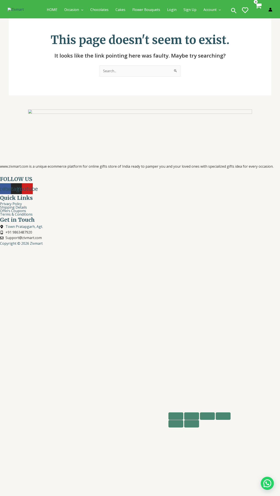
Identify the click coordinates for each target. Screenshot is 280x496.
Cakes (120, 9)
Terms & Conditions (16, 214)
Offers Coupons (13, 211)
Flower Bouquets (146, 9)
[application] (81, 9)
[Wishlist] (245, 12)
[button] (234, 11)
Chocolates (99, 9)
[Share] (207, 416)
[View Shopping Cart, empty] (258, 9)
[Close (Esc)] (223, 416)
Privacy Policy (11, 204)
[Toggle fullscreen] (191, 416)
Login (172, 9)
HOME (52, 9)
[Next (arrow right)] (191, 423)
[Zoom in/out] (175, 416)
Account (210, 9)
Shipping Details (13, 207)
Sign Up (190, 9)
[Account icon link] (270, 10)
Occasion (71, 9)
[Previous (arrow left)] (175, 423)
